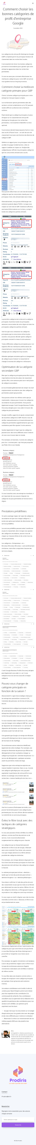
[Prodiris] (4, 3)
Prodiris (20, 1140)
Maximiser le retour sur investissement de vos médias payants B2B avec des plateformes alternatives (18, 1021)
